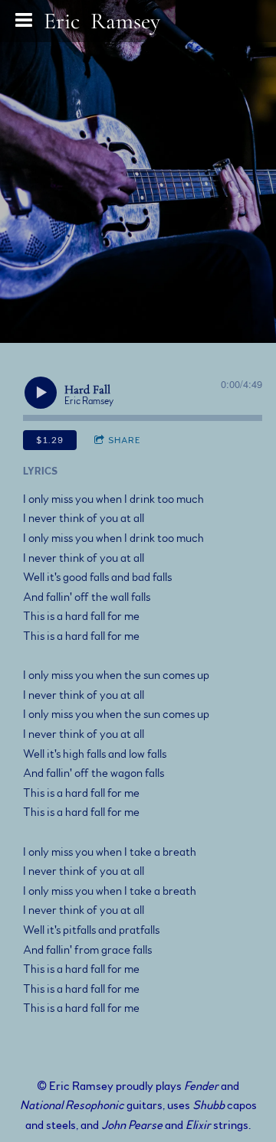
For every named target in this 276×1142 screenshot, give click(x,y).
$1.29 (50, 440)
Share (124, 440)
